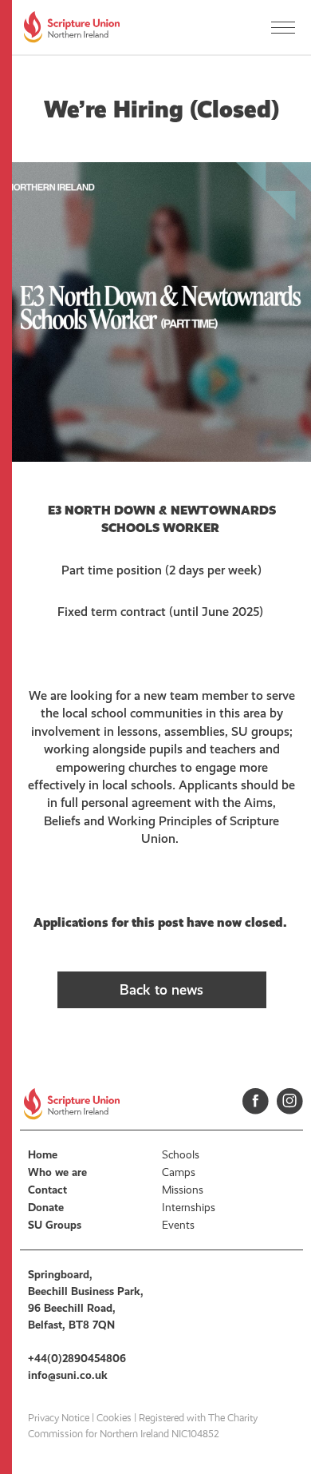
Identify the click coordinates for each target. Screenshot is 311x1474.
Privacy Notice (58, 1418)
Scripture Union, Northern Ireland (72, 27)
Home (42, 1155)
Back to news (161, 990)
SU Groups (54, 1225)
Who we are (57, 1172)
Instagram (290, 1101)
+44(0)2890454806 (77, 1358)
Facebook (255, 1101)
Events (178, 1225)
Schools (180, 1155)
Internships (188, 1207)
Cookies (114, 1418)
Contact (47, 1190)
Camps (178, 1172)
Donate (46, 1207)
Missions (182, 1190)
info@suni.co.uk (68, 1375)
